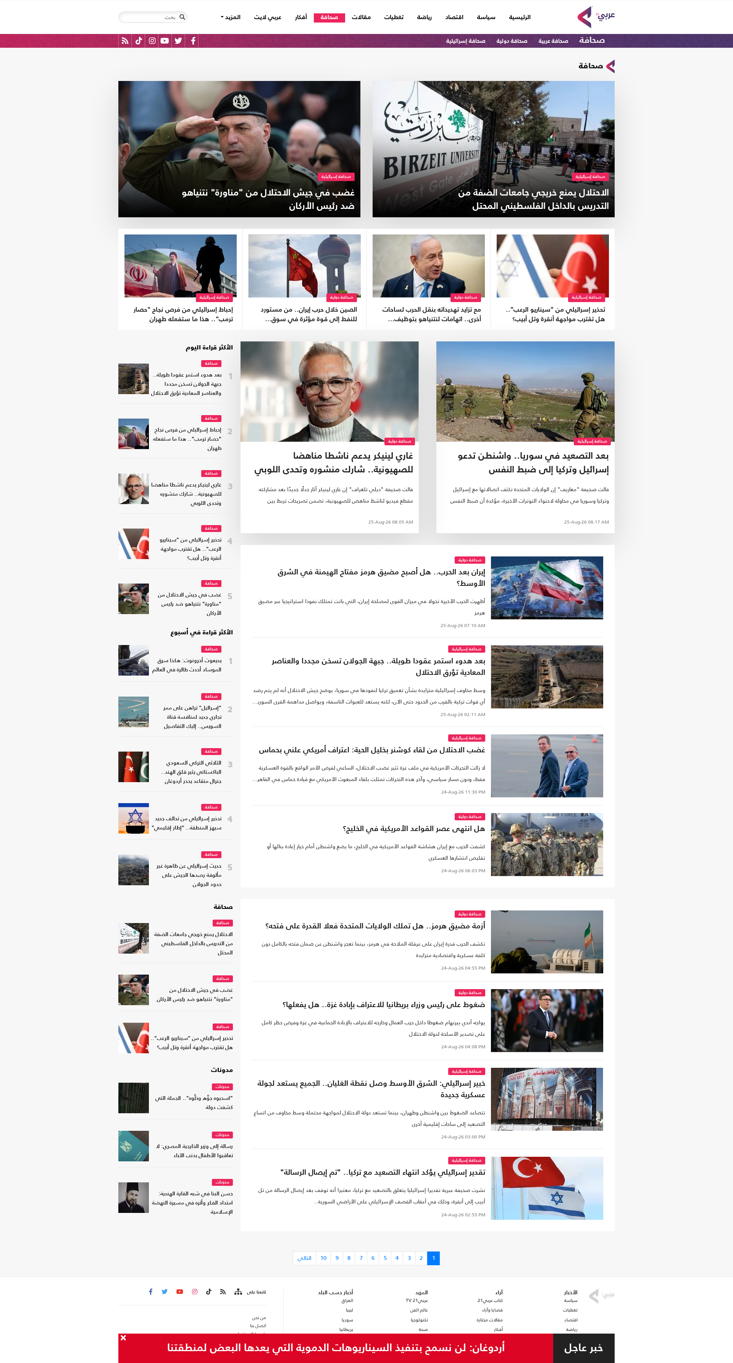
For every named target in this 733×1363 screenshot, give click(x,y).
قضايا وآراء (492, 1309)
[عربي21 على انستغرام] (152, 40)
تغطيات (394, 18)
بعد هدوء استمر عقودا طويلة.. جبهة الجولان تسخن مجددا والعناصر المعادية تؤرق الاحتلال (378, 667)
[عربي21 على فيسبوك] (193, 40)
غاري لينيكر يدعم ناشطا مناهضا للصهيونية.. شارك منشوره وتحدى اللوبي (334, 463)
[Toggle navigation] (182, 17)
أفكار (301, 18)
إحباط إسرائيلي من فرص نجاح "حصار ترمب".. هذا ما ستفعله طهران (183, 315)
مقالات (361, 18)
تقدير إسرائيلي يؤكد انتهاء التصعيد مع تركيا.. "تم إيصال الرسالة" (382, 1173)
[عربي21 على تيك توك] (139, 40)
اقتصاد (454, 18)
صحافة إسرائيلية (466, 41)
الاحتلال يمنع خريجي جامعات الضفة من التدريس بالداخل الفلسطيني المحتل (193, 944)
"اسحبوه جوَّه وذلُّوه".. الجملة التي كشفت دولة (194, 1103)
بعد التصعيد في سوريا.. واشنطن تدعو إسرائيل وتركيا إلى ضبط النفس (533, 463)
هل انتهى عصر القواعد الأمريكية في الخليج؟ (414, 829)
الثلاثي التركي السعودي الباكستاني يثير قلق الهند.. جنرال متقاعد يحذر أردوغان (191, 772)
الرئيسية (516, 17)
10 (323, 1257)
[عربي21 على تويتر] (178, 40)
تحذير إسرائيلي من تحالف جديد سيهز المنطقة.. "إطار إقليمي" (186, 824)
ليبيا (349, 1309)
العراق (347, 1300)
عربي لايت (267, 18)
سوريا (347, 1319)
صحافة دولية (512, 41)
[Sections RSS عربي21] (237, 1292)
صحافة (329, 18)
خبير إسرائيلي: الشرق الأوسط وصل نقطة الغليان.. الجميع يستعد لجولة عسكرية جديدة (371, 1089)
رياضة (424, 18)
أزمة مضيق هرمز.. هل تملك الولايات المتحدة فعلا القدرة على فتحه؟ (375, 926)
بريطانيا (346, 1329)
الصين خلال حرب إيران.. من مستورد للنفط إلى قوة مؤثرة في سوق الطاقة (309, 315)
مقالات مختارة (490, 1319)
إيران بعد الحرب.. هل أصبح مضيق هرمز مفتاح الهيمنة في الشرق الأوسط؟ (381, 578)
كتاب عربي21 (490, 1300)
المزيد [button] (232, 18)
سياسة (486, 18)
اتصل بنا (258, 1325)
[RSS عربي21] (125, 40)
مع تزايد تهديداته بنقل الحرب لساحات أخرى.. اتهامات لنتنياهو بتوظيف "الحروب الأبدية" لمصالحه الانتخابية (432, 315)
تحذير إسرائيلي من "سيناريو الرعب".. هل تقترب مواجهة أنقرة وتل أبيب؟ (555, 315)
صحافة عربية (553, 41)
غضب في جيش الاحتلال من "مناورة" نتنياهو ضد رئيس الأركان (189, 604)
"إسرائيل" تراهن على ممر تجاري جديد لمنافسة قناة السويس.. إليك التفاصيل (192, 717)
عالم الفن (419, 1309)
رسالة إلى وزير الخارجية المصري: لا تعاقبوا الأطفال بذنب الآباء (194, 1151)
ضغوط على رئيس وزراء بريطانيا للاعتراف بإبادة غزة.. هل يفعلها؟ (384, 1005)
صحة (423, 1329)
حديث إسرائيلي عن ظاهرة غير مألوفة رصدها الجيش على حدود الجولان (189, 875)
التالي (305, 1257)
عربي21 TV (417, 1300)
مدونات (222, 1070)
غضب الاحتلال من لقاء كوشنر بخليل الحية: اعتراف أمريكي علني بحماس (372, 750)
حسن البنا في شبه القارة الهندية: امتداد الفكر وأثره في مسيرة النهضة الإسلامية (192, 1203)
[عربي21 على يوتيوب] (164, 40)
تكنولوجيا (419, 1319)
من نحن (259, 1317)
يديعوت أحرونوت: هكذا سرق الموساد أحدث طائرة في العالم (186, 665)
